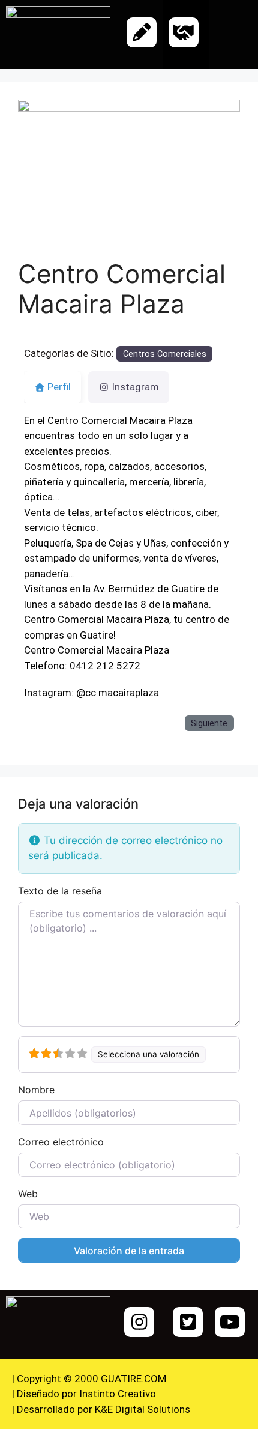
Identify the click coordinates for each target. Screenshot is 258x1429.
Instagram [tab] (135, 387)
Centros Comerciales (164, 354)
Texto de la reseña (60, 891)
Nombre (36, 1090)
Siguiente (209, 723)
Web (28, 1194)
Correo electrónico (61, 1142)
